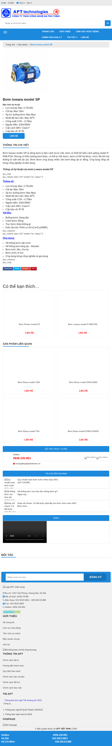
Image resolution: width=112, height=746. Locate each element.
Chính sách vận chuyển (13, 676)
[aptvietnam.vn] (30, 13)
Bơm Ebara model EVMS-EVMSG (83, 431)
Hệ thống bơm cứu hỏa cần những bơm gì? (38, 491)
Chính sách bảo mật (12, 688)
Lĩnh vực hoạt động (87, 31)
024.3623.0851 (60, 738)
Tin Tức (71, 37)
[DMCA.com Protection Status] (12, 612)
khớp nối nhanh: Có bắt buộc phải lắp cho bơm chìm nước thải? (47, 503)
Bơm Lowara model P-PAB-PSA (82, 324)
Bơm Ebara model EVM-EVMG (83, 382)
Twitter (17, 268)
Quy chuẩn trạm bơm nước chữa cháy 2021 (38, 479)
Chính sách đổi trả (11, 682)
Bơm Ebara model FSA (28, 431)
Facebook (8, 268)
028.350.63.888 (63, 741)
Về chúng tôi (8, 622)
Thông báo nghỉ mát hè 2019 (18, 714)
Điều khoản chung (11, 639)
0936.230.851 (22, 458)
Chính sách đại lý (52, 37)
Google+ (25, 268)
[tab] (56, 146)
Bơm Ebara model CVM (29, 382)
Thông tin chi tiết (16, 144)
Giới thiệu (65, 31)
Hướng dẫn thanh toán (13, 665)
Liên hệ (85, 37)
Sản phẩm (23, 44)
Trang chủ (48, 31)
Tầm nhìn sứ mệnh (11, 633)
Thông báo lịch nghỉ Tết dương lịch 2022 (23, 700)
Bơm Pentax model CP (29, 324)
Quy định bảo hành (11, 671)
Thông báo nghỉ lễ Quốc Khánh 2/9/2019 (24, 710)
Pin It (34, 268)
